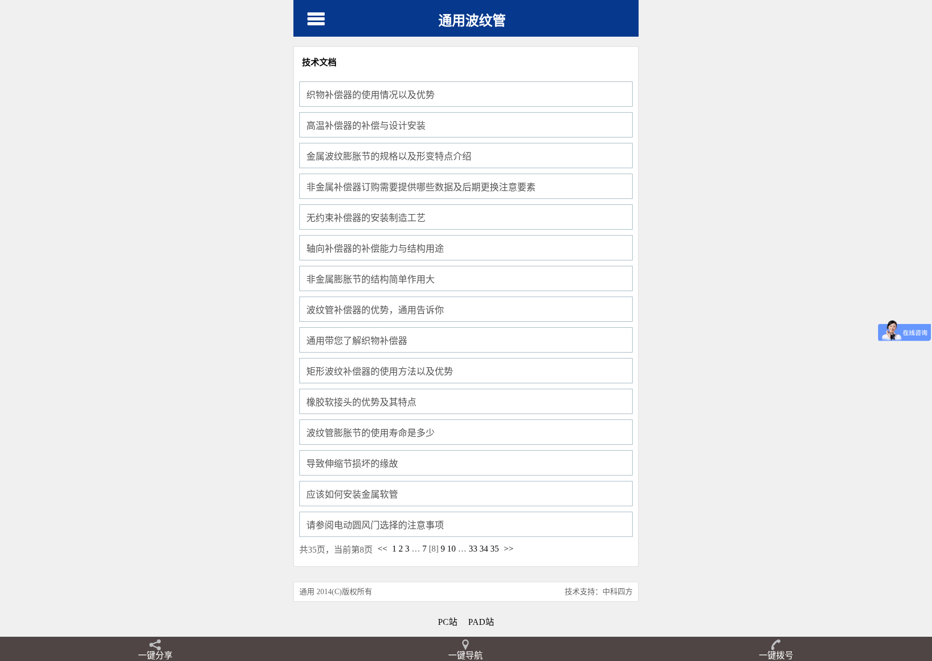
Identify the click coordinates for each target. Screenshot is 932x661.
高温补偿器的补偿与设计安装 (366, 126)
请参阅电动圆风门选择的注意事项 (375, 525)
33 (473, 548)
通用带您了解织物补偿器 (356, 341)
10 (451, 548)
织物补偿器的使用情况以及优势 (370, 95)
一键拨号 (776, 655)
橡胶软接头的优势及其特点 (361, 402)
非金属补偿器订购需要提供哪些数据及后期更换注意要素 (421, 187)
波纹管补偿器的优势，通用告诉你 (375, 310)
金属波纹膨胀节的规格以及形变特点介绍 (388, 157)
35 (494, 548)
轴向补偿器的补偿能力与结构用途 (375, 249)
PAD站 (481, 621)
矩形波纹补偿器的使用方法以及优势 (379, 372)
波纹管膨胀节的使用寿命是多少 (370, 433)
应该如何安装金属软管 (352, 495)
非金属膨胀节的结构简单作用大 (370, 279)
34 (483, 548)
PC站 (447, 621)
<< (382, 548)
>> (508, 548)
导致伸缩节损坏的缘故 (352, 464)
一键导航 (465, 655)
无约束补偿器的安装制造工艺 (366, 218)
